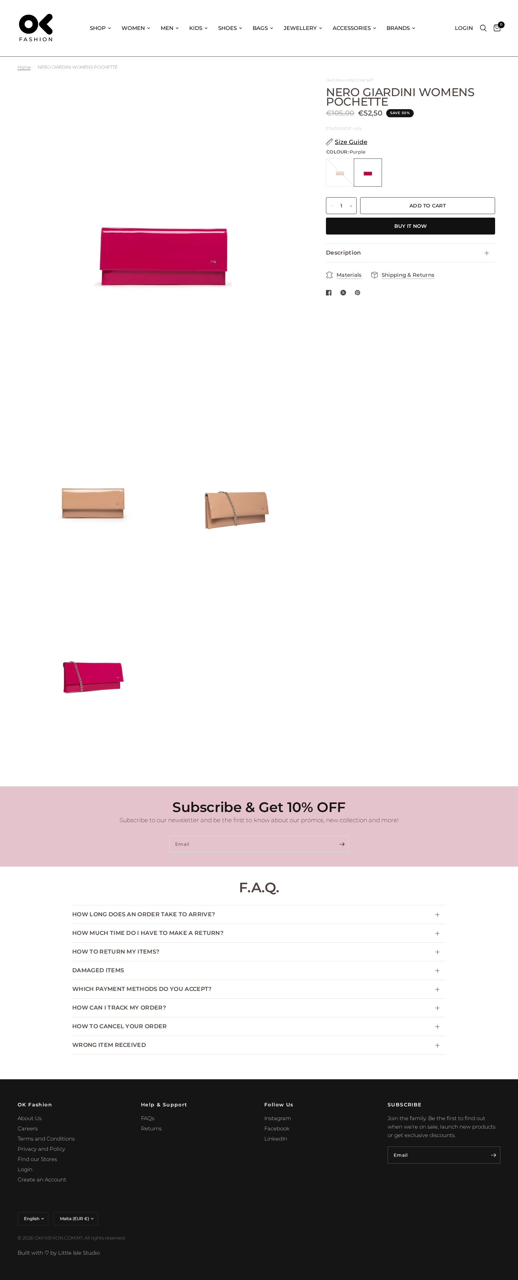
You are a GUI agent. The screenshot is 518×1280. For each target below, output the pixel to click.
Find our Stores (37, 1159)
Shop (98, 28)
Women (133, 28)
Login (25, 1169)
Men (167, 28)
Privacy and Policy (41, 1148)
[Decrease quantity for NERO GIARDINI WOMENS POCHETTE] (331, 206)
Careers (28, 1128)
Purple (368, 173)
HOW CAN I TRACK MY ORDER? (119, 1007)
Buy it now (410, 226)
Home (24, 67)
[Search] (483, 28)
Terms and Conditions (46, 1138)
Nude (340, 173)
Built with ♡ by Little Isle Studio (59, 1252)
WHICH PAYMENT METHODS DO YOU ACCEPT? (142, 989)
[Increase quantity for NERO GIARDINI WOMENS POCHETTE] (351, 206)
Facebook (277, 1128)
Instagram (277, 1118)
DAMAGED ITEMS (98, 970)
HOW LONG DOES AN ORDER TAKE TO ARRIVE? (143, 914)
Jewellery (300, 28)
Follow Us (279, 1104)
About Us (30, 1118)
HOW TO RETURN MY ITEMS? (115, 951)
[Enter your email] (342, 844)
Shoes (227, 28)
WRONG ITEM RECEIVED (109, 1045)
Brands (398, 28)
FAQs (147, 1118)
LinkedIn (275, 1138)
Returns (151, 1128)
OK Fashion (35, 1104)
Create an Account (42, 1179)
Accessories (352, 28)
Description (343, 253)
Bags (260, 28)
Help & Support (164, 1104)
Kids (195, 28)
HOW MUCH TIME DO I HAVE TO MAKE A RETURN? (147, 933)
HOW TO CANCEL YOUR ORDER (119, 1026)
